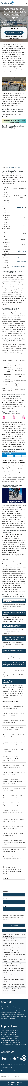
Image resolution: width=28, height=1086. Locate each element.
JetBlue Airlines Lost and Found (10, 1036)
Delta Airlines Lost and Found (9, 1030)
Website (5, 906)
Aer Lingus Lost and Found (9, 1032)
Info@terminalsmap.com (10, 1070)
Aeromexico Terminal (13, 167)
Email (5, 899)
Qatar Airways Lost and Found (10, 1040)
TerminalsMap (5, 20)
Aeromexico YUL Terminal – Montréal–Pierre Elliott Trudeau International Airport (12, 781)
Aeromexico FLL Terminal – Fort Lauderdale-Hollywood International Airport (14, 842)
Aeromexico (13, 20)
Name (5, 891)
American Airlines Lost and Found (11, 1042)
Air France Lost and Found (9, 1034)
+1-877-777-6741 (15, 33)
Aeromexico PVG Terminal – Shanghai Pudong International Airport (12, 812)
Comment (6, 878)
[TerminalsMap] (7, 3)
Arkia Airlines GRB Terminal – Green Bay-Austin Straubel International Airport (13, 970)
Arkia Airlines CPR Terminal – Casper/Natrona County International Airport (14, 954)
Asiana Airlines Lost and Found (10, 1038)
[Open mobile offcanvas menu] (26, 3)
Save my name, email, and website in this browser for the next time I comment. (13, 917)
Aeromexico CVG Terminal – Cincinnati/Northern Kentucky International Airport (12, 758)
